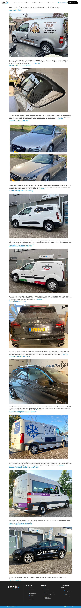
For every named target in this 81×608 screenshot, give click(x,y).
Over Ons (41, 2)
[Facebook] (61, 587)
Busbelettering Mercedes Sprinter (22, 412)
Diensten (34, 2)
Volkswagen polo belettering (20, 524)
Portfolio (47, 2)
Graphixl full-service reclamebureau (21, 2)
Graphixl (16, 606)
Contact (53, 2)
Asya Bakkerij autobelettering (21, 190)
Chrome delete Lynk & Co (19, 356)
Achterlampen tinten (17, 301)
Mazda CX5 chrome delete (20, 65)
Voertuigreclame (15, 10)
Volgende (18, 580)
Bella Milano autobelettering (20, 246)
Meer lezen (37, 63)
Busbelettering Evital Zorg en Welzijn (24, 467)
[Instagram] (63, 587)
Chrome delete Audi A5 (18, 120)
